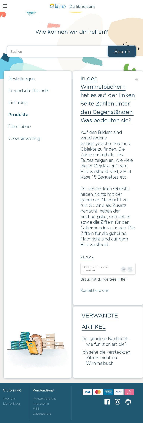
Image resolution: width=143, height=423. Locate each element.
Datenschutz (42, 413)
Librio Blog (11, 403)
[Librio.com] (129, 401)
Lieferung (18, 103)
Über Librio (19, 127)
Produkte (18, 115)
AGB (36, 408)
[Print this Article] (136, 79)
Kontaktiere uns (94, 291)
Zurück (86, 257)
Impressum (41, 403)
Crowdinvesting (24, 138)
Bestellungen (21, 79)
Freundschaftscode (28, 91)
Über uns (9, 398)
